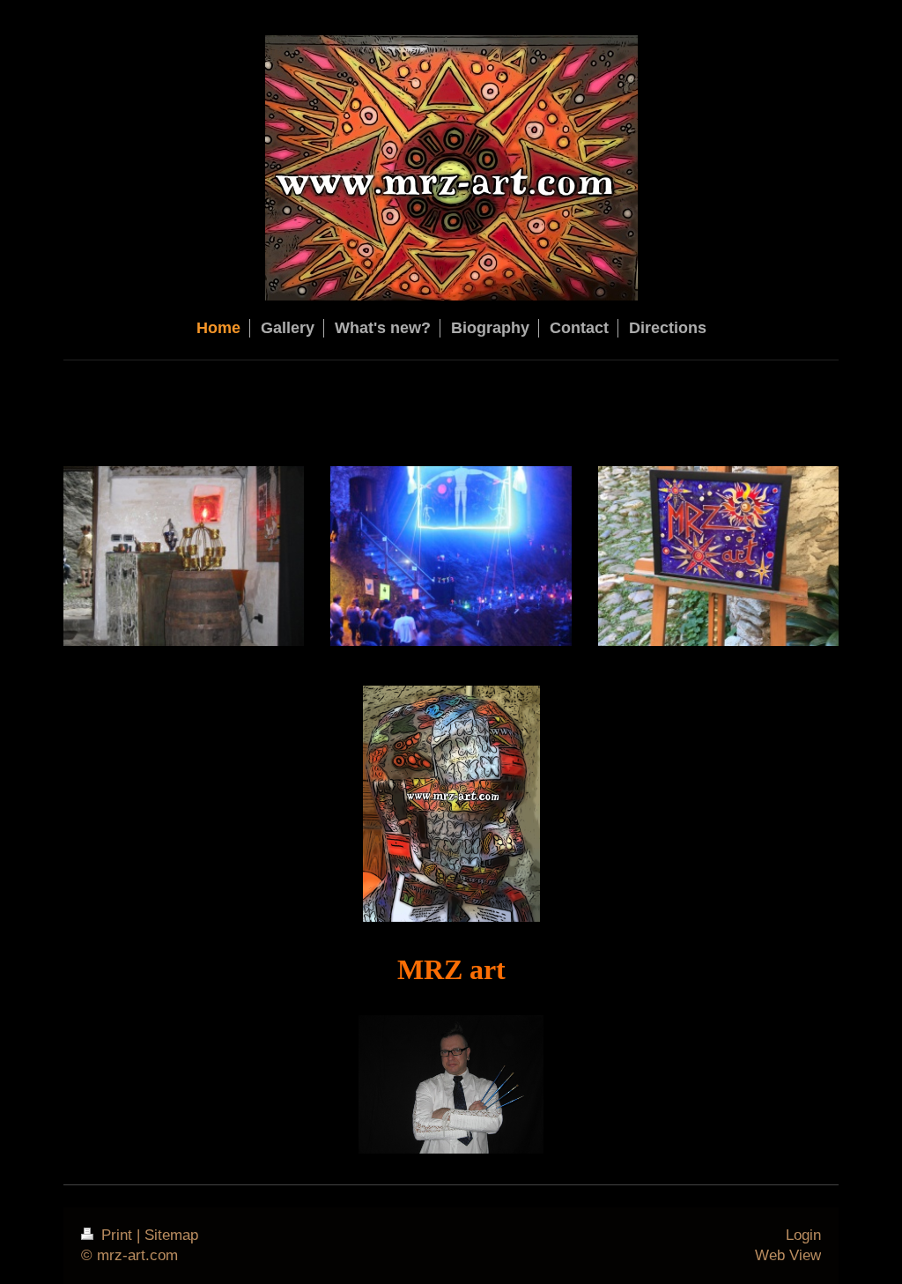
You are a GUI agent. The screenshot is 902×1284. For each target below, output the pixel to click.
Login (803, 1235)
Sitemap (171, 1235)
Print (117, 1235)
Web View (788, 1255)
